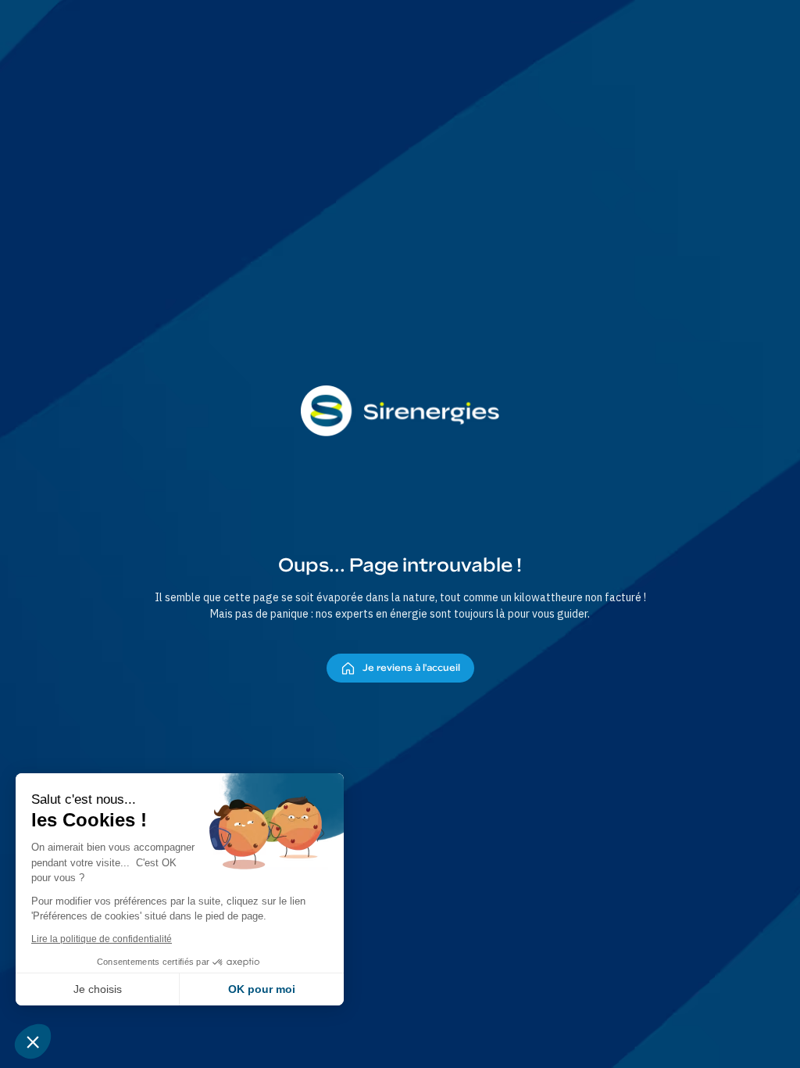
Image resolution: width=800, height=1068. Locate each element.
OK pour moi (261, 989)
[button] (33, 1041)
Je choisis (97, 989)
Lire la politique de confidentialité (101, 939)
